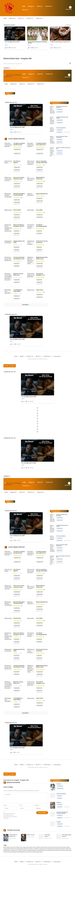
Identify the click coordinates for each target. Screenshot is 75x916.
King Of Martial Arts (42, 194)
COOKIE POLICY (47, 356)
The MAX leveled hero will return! (41, 144)
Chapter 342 (39, 266)
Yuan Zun (59, 784)
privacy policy (57, 356)
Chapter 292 (17, 217)
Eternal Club (17, 210)
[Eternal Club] (8, 210)
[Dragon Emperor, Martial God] (6, 837)
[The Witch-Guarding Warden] (31, 226)
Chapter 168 (16, 279)
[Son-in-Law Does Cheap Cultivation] (31, 162)
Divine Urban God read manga (62, 847)
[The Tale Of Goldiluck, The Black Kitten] (31, 275)
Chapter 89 (16, 263)
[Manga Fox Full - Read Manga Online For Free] (8, 8)
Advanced (69, 9)
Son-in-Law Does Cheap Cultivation (41, 161)
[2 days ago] (46, 233)
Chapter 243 (39, 297)
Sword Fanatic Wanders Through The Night (62, 813)
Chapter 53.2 (60, 824)
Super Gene (39, 290)
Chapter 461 (16, 169)
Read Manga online (38, 852)
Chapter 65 (16, 233)
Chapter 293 (17, 214)
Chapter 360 (39, 183)
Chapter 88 (16, 266)
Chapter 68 (59, 806)
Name (5, 805)
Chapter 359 (39, 186)
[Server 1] (6, 68)
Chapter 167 (16, 282)
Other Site (25, 10)
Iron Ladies (39, 210)
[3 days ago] (23, 265)
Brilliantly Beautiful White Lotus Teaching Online (42, 258)
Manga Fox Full (43, 849)
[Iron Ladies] (30, 210)
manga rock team (22, 850)
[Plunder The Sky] (23, 837)
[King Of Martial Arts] (31, 194)
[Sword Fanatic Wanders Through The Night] (52, 814)
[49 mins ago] (14, 151)
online (60, 850)
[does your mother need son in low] (8, 179)
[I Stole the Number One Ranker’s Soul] (8, 259)
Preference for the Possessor (42, 241)
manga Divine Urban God (9, 849)
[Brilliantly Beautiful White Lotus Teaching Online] (31, 260)
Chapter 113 (16, 249)
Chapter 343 (39, 263)
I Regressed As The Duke (19, 241)
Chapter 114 (16, 247)
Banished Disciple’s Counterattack (19, 194)
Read (63, 850)
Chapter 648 (39, 217)
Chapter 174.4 (17, 149)
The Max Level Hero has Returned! (19, 144)
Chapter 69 (59, 804)
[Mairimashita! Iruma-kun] (31, 178)
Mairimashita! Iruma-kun (40, 178)
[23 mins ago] (65, 804)
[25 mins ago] (65, 815)
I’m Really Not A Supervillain (17, 290)
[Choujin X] (52, 823)
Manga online (50, 849)
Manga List (31, 6)
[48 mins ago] (14, 155)
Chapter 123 (59, 817)
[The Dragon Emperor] (41, 836)
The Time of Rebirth (16, 161)
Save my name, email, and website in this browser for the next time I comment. (10, 816)
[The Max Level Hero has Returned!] (8, 145)
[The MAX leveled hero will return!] (31, 145)
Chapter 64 (39, 233)
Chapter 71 (59, 795)
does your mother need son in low (18, 178)
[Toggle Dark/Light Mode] (70, 63)
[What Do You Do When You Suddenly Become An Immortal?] (8, 276)
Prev (7, 366)
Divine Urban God (11, 63)
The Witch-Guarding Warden (41, 225)
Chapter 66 (16, 231)
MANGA (22, 356)
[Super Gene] (30, 290)
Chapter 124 (59, 815)
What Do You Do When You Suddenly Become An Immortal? (18, 276)
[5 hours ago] (45, 247)
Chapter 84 (39, 282)
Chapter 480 (17, 202)
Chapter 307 (39, 169)
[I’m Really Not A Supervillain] (8, 291)
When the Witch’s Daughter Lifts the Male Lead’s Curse (19, 226)
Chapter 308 (39, 167)
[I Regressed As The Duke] (8, 242)
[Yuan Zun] (52, 786)
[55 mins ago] (46, 167)
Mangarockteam (31, 850)
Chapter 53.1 (59, 826)
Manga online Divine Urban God (63, 849)
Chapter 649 (39, 214)
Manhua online (47, 850)
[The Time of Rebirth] (8, 162)
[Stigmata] (52, 805)
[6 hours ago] (46, 263)
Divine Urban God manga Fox (33, 847)
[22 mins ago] (65, 795)
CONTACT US (48, 6)
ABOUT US (39, 6)
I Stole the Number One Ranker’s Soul (19, 258)
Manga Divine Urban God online (25, 849)
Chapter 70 (59, 798)
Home (5, 63)
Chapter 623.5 (60, 788)
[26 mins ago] (66, 823)
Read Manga (12, 852)
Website (37, 805)
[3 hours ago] (23, 199)
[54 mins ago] (23, 167)
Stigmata (59, 802)
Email (20, 805)
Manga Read (6, 850)
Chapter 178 (16, 298)
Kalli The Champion (61, 793)
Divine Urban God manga (19, 847)
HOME (23, 6)
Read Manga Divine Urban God (24, 852)
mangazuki (40, 850)
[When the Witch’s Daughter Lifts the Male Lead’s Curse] (8, 228)
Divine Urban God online (47, 847)
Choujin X (59, 821)
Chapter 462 (17, 167)
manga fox (36, 849)
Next (12, 366)
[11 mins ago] (66, 785)
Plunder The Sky (30, 834)
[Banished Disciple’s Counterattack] (8, 195)
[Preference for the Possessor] (31, 242)
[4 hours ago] (46, 217)
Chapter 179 (16, 296)
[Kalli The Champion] (52, 795)
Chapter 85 (39, 279)
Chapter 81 (39, 247)
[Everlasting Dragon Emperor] (58, 836)
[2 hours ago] (46, 183)
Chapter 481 (16, 199)
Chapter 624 (60, 786)
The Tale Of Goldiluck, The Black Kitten (40, 275)
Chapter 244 (39, 294)
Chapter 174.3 (17, 153)
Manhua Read (54, 850)
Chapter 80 (39, 249)
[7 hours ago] (23, 295)
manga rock (14, 850)
